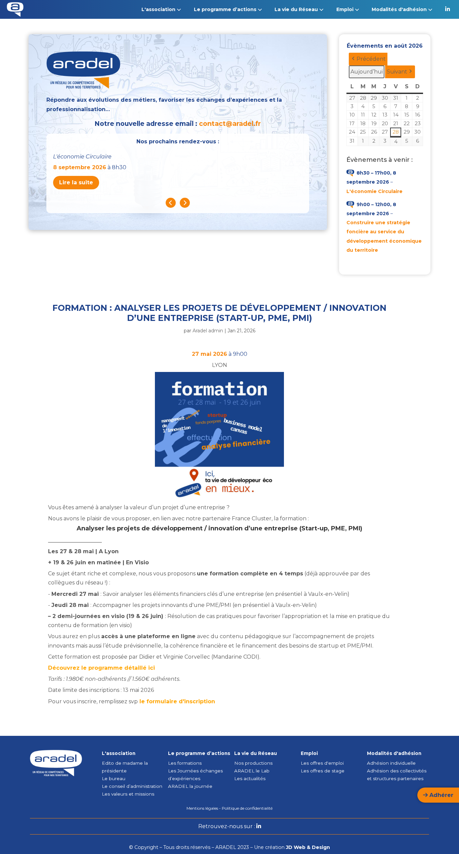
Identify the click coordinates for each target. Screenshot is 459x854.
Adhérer (440, 795)
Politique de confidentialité (247, 808)
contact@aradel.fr (230, 124)
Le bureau (113, 778)
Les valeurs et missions (128, 794)
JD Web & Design (308, 847)
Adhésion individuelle (391, 763)
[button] (368, 59)
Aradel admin (208, 331)
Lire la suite (76, 182)
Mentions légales (202, 808)
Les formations (185, 763)
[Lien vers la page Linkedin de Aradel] (447, 9)
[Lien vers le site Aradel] (15, 11)
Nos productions (253, 763)
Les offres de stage (322, 770)
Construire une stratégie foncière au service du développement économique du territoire (384, 236)
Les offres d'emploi (322, 763)
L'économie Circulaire (374, 191)
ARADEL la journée (190, 786)
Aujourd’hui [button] (366, 71)
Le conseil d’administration (132, 786)
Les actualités (249, 778)
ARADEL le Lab (251, 770)
